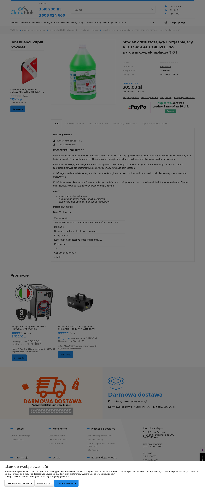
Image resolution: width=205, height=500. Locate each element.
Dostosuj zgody (44, 483)
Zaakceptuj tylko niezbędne (19, 483)
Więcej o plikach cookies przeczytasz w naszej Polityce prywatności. (37, 476)
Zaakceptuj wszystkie (66, 483)
